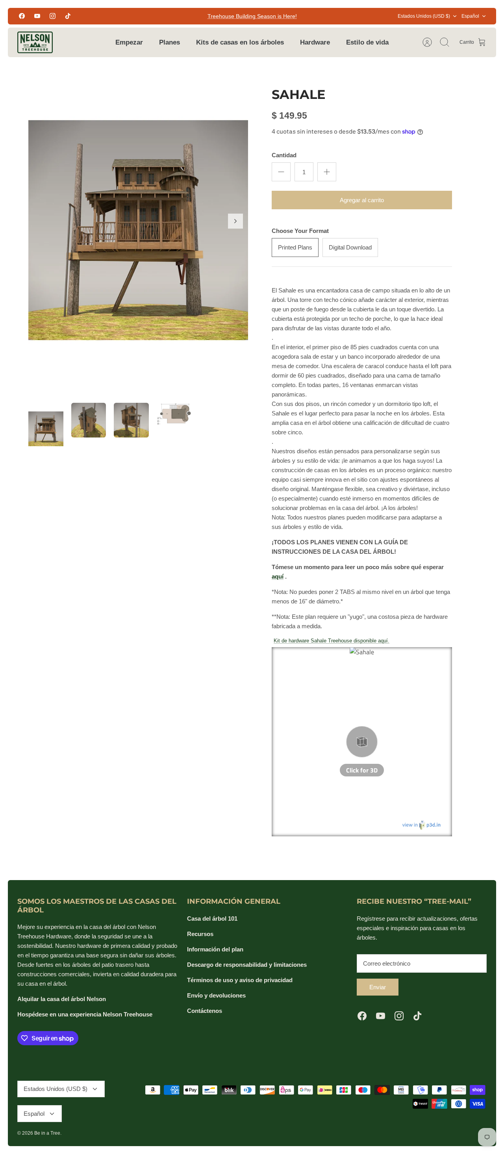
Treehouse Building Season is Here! (252, 16)
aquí (278, 576)
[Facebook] (22, 16)
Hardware (315, 42)
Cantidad (284, 155)
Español (470, 16)
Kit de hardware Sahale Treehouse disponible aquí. (331, 641)
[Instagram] (52, 16)
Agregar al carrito (362, 200)
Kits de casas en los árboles (240, 42)
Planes (169, 42)
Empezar (129, 42)
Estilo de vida (367, 42)
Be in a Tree (47, 1133)
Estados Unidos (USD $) (424, 16)
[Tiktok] (68, 16)
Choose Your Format (300, 230)
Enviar (377, 987)
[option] (138, 230)
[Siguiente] (235, 221)
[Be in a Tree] (35, 42)
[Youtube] (37, 16)
